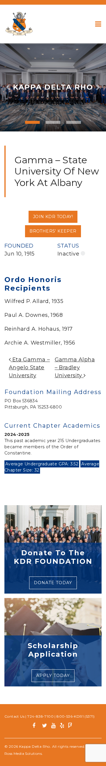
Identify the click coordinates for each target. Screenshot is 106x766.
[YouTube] (53, 726)
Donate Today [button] (53, 582)
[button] (8, 87)
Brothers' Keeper (52, 231)
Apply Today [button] (53, 675)
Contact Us (14, 716)
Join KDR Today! (53, 216)
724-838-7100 (40, 716)
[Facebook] (36, 726)
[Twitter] (45, 726)
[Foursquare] (70, 726)
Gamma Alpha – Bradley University (75, 367)
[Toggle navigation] (98, 24)
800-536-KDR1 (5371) (76, 716)
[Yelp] (62, 726)
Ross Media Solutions (23, 753)
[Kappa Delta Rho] (19, 24)
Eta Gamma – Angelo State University (29, 367)
